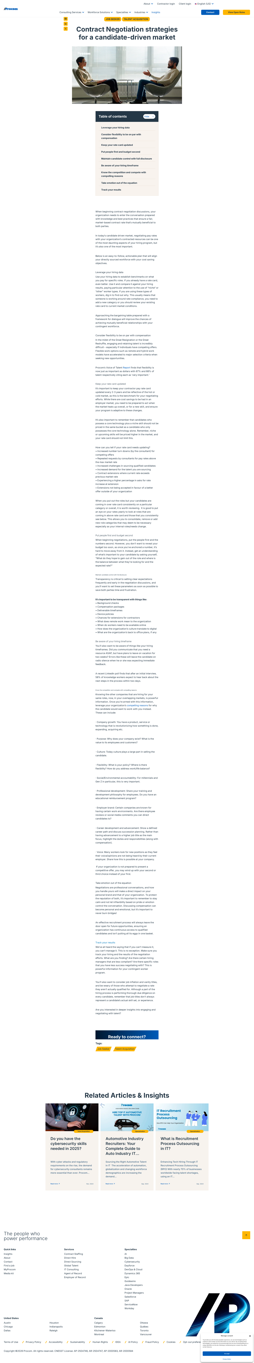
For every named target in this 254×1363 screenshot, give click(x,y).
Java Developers (134, 1285)
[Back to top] (246, 1235)
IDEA (118, 1342)
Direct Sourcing (72, 1261)
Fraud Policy (152, 1342)
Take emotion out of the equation (119, 183)
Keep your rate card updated (117, 145)
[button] (250, 1336)
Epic (127, 1277)
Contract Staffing (73, 1254)
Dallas (7, 1330)
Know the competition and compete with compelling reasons (123, 174)
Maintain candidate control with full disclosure (126, 158)
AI (126, 1254)
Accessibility (56, 1342)
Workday (129, 1308)
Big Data (129, 1257)
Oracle (128, 1289)
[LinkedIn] (66, 24)
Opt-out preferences (194, 1342)
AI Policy (133, 1342)
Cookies (171, 1342)
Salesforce (130, 1296)
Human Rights (100, 1342)
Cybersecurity (132, 1261)
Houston (54, 1322)
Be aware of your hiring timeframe (120, 165)
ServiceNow (131, 1304)
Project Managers (134, 1292)
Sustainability (77, 1342)
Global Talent (71, 1265)
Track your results (111, 189)
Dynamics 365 (132, 1273)
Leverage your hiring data (115, 127)
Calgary (98, 1322)
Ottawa (144, 1322)
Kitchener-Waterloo (104, 1330)
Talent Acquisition (136, 19)
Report (126, 367)
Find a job (9, 1265)
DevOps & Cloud (133, 1269)
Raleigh (54, 1330)
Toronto (144, 1330)
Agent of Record (73, 1273)
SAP (127, 1300)
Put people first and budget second (120, 151)
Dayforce (129, 1265)
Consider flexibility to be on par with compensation (121, 136)
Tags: (98, 1043)
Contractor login (166, 3)
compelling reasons (137, 705)
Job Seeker (113, 19)
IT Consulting (71, 1269)
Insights (156, 12)
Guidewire (130, 1281)
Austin (7, 1322)
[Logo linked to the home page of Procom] (11, 8)
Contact (8, 1261)
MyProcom (10, 1269)
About (147, 3)
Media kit (9, 1273)
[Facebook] (66, 19)
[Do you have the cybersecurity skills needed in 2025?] (71, 1147)
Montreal (99, 1334)
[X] (66, 29)
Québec (144, 1326)
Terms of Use (11, 1342)
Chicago (8, 1326)
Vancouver (146, 1334)
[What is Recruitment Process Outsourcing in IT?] (182, 1147)
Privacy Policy (227, 1359)
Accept (226, 1354)
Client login (185, 3)
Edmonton (99, 1326)
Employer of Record (75, 1277)
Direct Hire (70, 1257)
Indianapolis (56, 1326)
